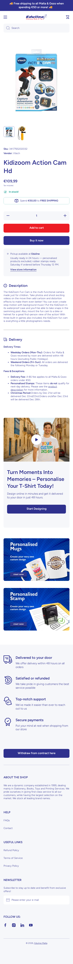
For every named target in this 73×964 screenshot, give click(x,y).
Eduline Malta (40, 943)
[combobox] (36, 28)
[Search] (7, 28)
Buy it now (36, 240)
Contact (8, 828)
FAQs (7, 820)
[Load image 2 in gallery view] (21, 133)
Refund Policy (11, 850)
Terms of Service (13, 858)
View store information (23, 269)
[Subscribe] (65, 900)
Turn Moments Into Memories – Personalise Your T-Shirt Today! (35, 479)
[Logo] (36, 17)
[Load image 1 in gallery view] (9, 131)
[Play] (36, 440)
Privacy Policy (11, 865)
